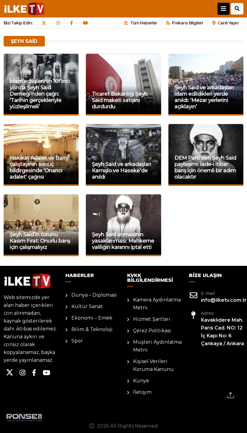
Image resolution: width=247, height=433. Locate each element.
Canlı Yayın (228, 23)
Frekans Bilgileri (187, 23)
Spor (77, 341)
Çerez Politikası (152, 330)
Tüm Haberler (143, 23)
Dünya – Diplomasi (94, 295)
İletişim (142, 392)
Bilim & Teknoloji (92, 329)
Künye (141, 381)
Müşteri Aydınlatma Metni (157, 346)
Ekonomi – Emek (91, 318)
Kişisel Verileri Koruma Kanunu (153, 365)
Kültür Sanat (87, 306)
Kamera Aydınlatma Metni (157, 303)
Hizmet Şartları (151, 319)
